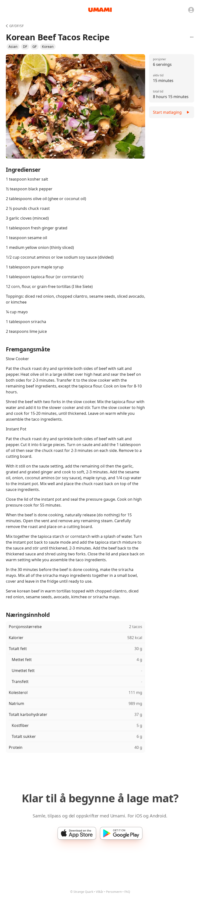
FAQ (127, 892)
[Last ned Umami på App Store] (77, 833)
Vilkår (99, 892)
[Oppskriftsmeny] (191, 37)
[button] (13, 47)
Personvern (114, 892)
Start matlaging (167, 112)
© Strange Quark (81, 892)
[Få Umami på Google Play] (121, 833)
